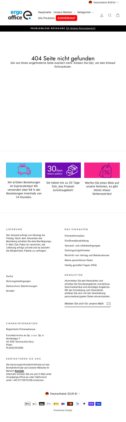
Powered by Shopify (63, 410)
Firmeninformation (74, 235)
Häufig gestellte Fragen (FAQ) (81, 265)
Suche (9, 276)
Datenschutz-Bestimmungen (21, 286)
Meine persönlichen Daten (79, 260)
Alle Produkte (46, 18)
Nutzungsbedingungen (18, 281)
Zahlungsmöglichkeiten (77, 250)
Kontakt (10, 290)
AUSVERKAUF (66, 18)
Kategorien (84, 12)
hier (91, 62)
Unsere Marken (63, 12)
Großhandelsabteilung (77, 240)
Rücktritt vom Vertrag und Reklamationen (87, 255)
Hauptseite (44, 12)
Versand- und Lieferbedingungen (82, 245)
